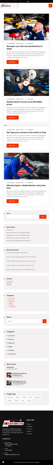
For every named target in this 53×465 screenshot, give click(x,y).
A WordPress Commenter (13, 252)
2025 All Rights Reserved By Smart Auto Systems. (27, 462)
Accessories (12, 298)
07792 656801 (8, 450)
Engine (30, 397)
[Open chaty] (3, 462)
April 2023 (9, 285)
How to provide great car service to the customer (24, 257)
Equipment (37, 397)
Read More (12, 62)
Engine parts (12, 301)
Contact (30, 433)
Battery (17, 397)
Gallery (29, 431)
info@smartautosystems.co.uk (12, 454)
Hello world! (10, 230)
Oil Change (11, 305)
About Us (30, 429)
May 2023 (9, 283)
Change (24, 397)
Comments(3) (30, 43)
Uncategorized (12, 306)
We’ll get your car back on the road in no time (26, 132)
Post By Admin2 (11, 43)
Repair (22, 400)
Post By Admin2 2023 (18, 376)
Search (8, 213)
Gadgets (11, 303)
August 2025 (10, 281)
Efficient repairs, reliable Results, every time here (19, 240)
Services (29, 400)
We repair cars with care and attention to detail (18, 232)
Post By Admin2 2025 (12, 369)
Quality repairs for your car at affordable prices (18, 235)
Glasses (16, 400)
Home (29, 424)
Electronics (11, 300)
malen (8, 257)
